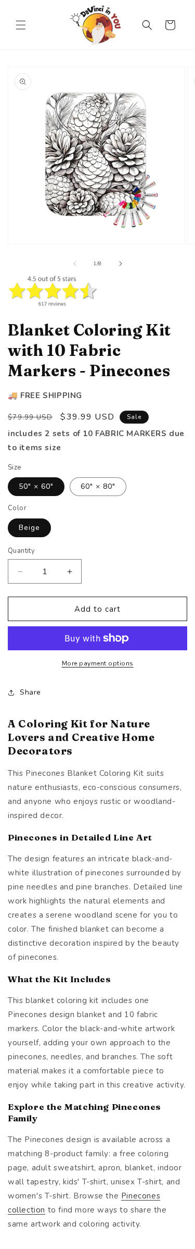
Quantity (21, 550)
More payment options (98, 663)
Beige (29, 528)
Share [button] (30, 692)
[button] (20, 25)
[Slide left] (74, 263)
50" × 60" (36, 486)
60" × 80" (98, 486)
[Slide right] (120, 263)
